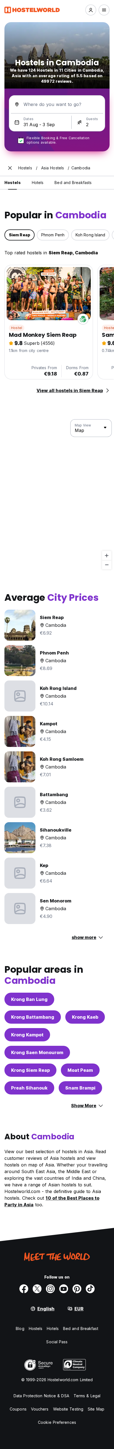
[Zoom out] (106, 564)
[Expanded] (10, 168)
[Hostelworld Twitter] (37, 1288)
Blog (20, 1328)
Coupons (18, 1409)
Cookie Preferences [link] (57, 1422)
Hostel (16, 328)
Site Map (96, 1409)
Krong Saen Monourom (37, 1052)
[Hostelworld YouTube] (63, 1288)
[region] (57, 494)
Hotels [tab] (38, 182)
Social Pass (57, 1341)
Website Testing (68, 1409)
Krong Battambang (32, 1017)
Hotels (53, 1328)
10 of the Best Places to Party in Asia (51, 1201)
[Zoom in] (106, 555)
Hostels (36, 1328)
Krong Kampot (27, 1034)
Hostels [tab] (12, 182)
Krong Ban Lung (29, 999)
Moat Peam (80, 1070)
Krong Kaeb (85, 1017)
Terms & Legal (87, 1395)
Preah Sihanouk (29, 1088)
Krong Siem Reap (30, 1070)
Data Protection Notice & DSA (41, 1395)
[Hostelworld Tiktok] (90, 1288)
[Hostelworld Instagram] (50, 1288)
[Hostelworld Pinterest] (76, 1288)
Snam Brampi (80, 1088)
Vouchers (40, 1409)
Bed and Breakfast (80, 1328)
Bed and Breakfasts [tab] (73, 182)
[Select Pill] (90, 9)
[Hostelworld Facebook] (23, 1288)
